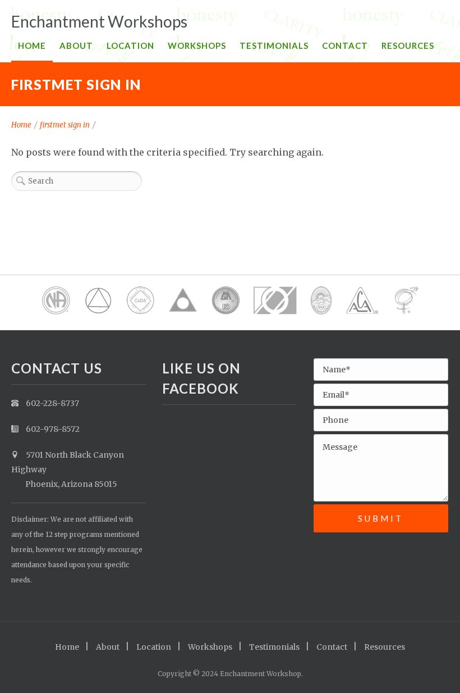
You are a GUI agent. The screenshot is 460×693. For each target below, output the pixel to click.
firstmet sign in (65, 125)
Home (32, 45)
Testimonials (274, 45)
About (76, 45)
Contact (345, 45)
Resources (407, 45)
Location (130, 45)
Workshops (197, 45)
